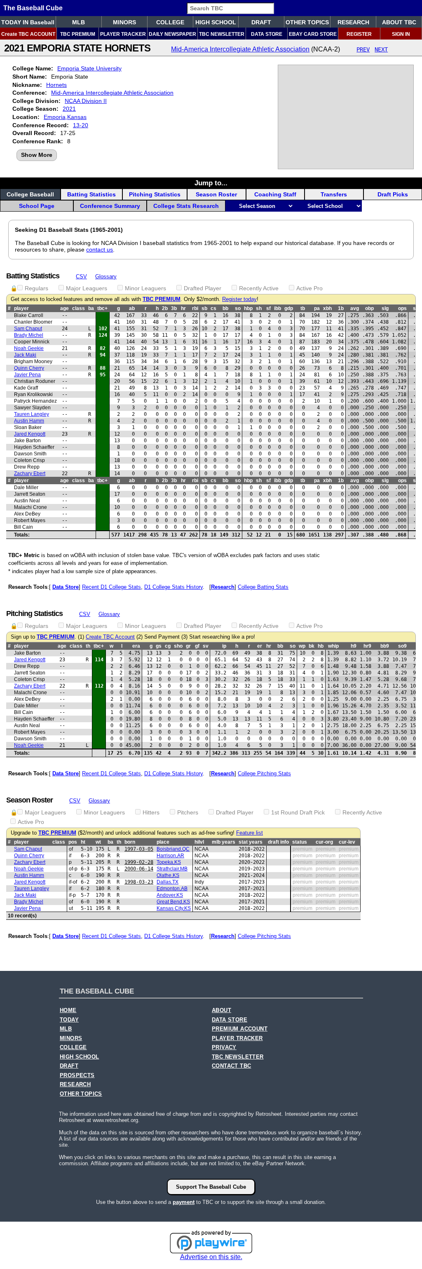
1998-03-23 (138, 882)
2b (165, 308)
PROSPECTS (77, 1075)
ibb (277, 308)
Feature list (249, 833)
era (136, 646)
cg (168, 646)
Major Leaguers (86, 288)
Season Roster (216, 194)
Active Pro (309, 288)
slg (385, 308)
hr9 (367, 646)
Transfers (334, 194)
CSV (81, 276)
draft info (278, 842)
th (88, 646)
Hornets (56, 85)
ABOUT (221, 1010)
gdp (288, 308)
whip (333, 646)
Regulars (36, 288)
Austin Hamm (29, 421)
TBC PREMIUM (77, 34)
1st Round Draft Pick (298, 812)
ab (132, 308)
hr (183, 308)
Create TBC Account (110, 637)
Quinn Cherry (29, 368)
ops (402, 308)
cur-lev (347, 842)
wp (302, 646)
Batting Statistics (91, 194)
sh (259, 308)
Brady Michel (28, 335)
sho (178, 646)
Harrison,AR (170, 855)
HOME (68, 1010)
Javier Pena (27, 375)
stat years (251, 842)
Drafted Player (202, 288)
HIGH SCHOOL (215, 22)
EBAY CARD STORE (313, 34)
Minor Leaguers (145, 288)
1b (341, 308)
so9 (402, 646)
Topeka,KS (169, 862)
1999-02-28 (138, 862)
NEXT (381, 49)
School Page (36, 206)
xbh (327, 308)
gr (188, 646)
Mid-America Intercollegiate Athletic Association (240, 49)
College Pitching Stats (264, 773)
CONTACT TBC (231, 1066)
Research (222, 587)
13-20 (80, 125)
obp (369, 308)
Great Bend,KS (173, 902)
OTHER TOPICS (307, 22)
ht (83, 842)
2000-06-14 (138, 869)
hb (321, 646)
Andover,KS (170, 895)
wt (98, 842)
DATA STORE (266, 34)
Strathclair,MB (172, 869)
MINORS (124, 22)
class (78, 308)
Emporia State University (89, 68)
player (21, 308)
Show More (36, 155)
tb (302, 308)
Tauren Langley (31, 414)
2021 (69, 108)
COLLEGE (170, 22)
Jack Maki (25, 355)
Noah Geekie (29, 348)
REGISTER (359, 34)
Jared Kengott (29, 434)
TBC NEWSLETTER (221, 34)
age (64, 308)
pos (72, 842)
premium (302, 849)
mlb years (223, 842)
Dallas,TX (167, 882)
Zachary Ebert (29, 473)
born (129, 842)
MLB (78, 22)
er (259, 646)
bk (311, 646)
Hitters (151, 812)
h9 (353, 646)
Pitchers (187, 812)
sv (206, 646)
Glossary (106, 276)
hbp (248, 308)
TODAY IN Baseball (27, 22)
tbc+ (102, 308)
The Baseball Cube (33, 8)
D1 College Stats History (173, 587)
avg (354, 308)
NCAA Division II (86, 101)
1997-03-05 (138, 849)
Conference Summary (110, 206)
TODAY (69, 1020)
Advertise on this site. (211, 1256)
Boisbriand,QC (173, 849)
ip (224, 646)
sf (268, 308)
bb (225, 308)
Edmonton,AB (172, 888)
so (238, 308)
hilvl (199, 842)
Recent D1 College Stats (111, 587)
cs (213, 308)
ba (91, 308)
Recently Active (259, 288)
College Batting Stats (263, 587)
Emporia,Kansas (65, 117)
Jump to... (211, 183)
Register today (239, 299)
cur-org (324, 842)
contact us (99, 249)
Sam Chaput (28, 328)
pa (317, 308)
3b (174, 308)
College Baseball (30, 194)
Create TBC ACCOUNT (28, 34)
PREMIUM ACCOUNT (239, 1029)
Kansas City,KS (174, 908)
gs (159, 646)
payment (184, 1202)
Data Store (65, 587)
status (299, 842)
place (163, 842)
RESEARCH (353, 22)
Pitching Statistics (155, 194)
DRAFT (261, 22)
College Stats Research (186, 206)
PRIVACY (224, 1047)
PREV (363, 49)
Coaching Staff (275, 194)
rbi (195, 308)
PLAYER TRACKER (123, 34)
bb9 (384, 646)
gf (197, 646)
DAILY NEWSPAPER (172, 34)
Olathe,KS (168, 875)
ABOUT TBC (399, 22)
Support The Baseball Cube (211, 1187)
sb (204, 308)
